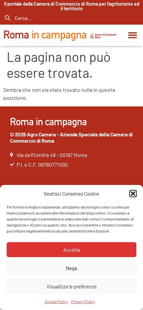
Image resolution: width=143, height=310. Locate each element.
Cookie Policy (56, 301)
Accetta (71, 250)
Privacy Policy (83, 301)
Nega (71, 268)
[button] (133, 193)
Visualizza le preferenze (72, 286)
